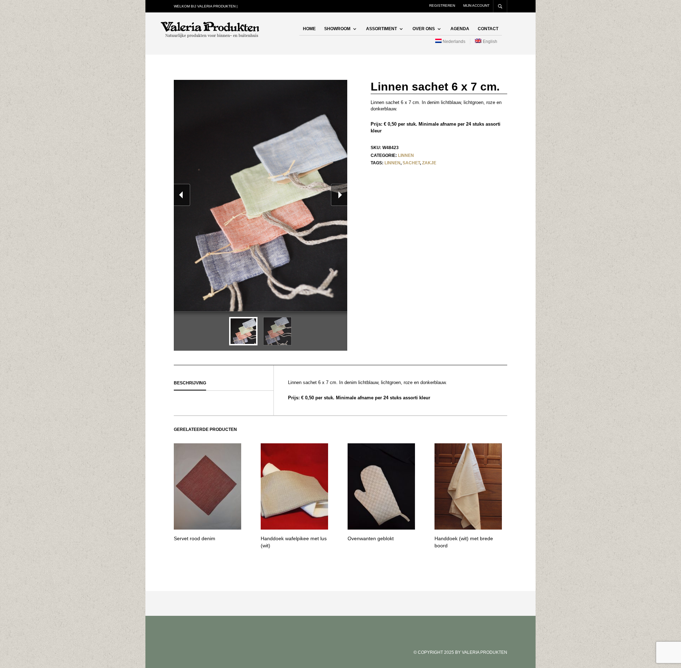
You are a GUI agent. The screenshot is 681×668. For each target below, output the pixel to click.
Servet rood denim (194, 538)
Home (309, 28)
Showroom (337, 28)
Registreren (442, 5)
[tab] (223, 383)
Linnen (406, 155)
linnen (392, 162)
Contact (488, 28)
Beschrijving (190, 382)
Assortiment (381, 28)
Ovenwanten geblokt (371, 538)
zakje (429, 162)
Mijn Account (476, 5)
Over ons (424, 28)
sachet (411, 162)
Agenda (459, 28)
